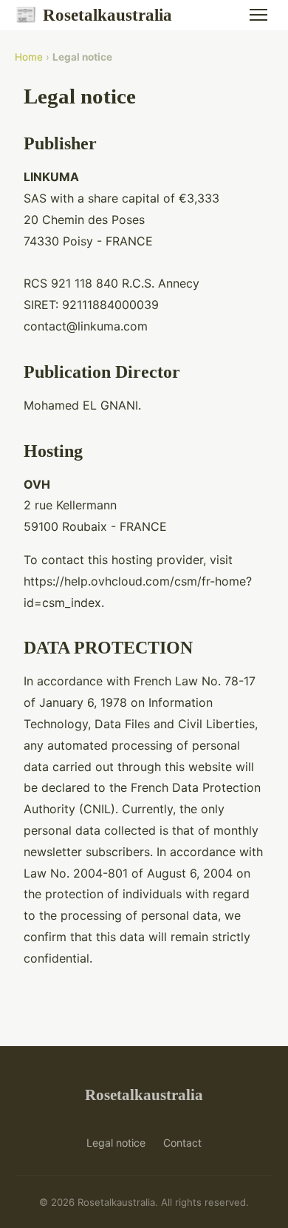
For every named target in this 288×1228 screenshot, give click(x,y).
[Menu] (258, 15)
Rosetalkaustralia (93, 14)
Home (29, 57)
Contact (182, 1142)
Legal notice (115, 1142)
